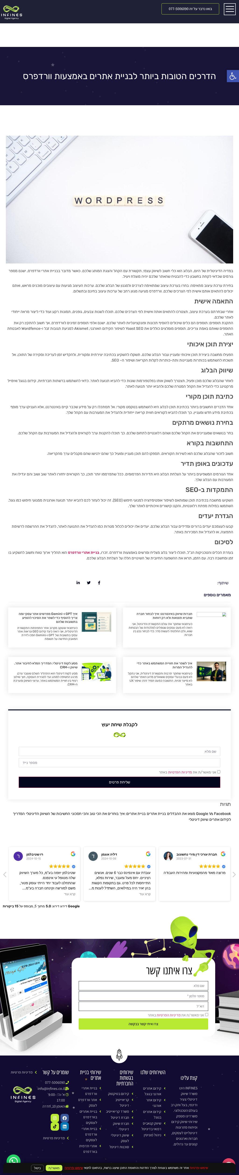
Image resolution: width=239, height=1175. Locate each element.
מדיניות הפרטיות (180, 772)
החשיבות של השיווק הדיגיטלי (48, 813)
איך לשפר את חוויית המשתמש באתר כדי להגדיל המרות (164, 665)
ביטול (37, 1168)
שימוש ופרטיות (74, 1168)
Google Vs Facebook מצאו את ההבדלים (199, 813)
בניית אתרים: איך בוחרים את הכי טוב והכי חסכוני (108, 813)
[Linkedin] (64, 1126)
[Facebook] (64, 1118)
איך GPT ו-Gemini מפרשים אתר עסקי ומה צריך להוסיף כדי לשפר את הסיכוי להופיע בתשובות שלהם (48, 618)
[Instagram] (55, 1118)
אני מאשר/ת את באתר (187, 772)
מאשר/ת (54, 1168)
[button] (190, 8)
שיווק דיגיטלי (198, 819)
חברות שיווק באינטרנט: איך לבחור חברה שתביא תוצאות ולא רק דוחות (164, 616)
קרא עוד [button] (77, 894)
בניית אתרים (156, 813)
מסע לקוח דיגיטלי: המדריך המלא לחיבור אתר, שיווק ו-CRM (45, 665)
